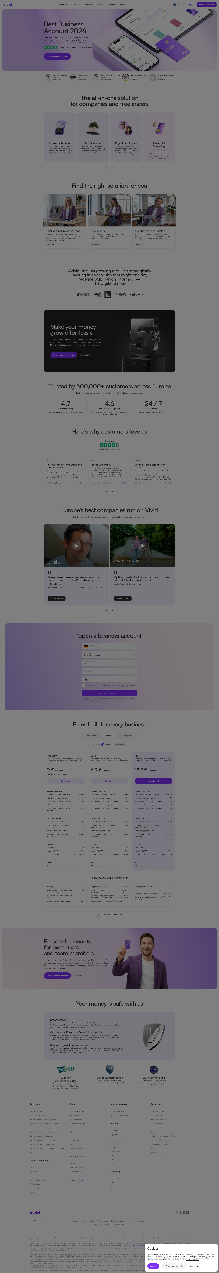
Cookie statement (192, 1260)
